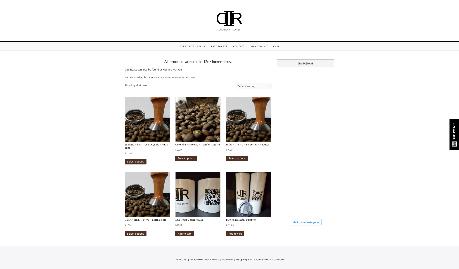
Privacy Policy (277, 259)
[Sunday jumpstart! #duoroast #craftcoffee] (291, 201)
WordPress (227, 259)
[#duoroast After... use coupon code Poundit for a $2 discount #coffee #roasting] (291, 143)
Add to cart (184, 233)
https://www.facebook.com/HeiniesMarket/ (169, 77)
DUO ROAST (180, 259)
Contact (239, 46)
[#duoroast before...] (320, 143)
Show (454, 134)
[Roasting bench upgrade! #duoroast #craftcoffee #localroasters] (320, 114)
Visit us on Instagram (306, 222)
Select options (135, 161)
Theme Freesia (211, 259)
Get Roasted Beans (192, 46)
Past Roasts (219, 46)
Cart (276, 46)
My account (259, 46)
